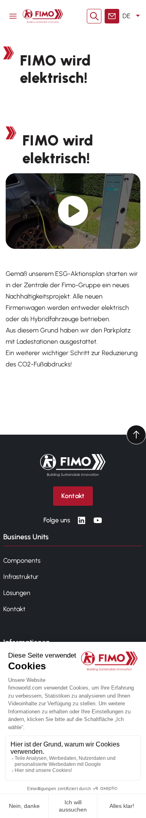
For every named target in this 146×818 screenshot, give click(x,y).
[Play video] (73, 211)
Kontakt (14, 609)
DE (126, 16)
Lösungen (16, 593)
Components (22, 560)
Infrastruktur (21, 576)
